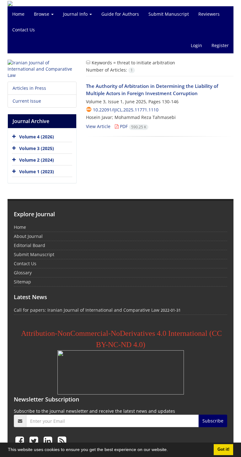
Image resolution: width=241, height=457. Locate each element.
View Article (98, 126)
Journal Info (76, 14)
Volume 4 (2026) (36, 137)
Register (220, 45)
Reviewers (209, 14)
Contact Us (23, 30)
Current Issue (27, 101)
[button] (170, 450)
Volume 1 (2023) (36, 172)
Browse (42, 14)
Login (196, 45)
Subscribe (212, 421)
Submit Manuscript (168, 14)
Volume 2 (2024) (36, 160)
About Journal (28, 236)
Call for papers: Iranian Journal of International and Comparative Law (86, 310)
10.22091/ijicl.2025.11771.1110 (125, 110)
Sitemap (22, 282)
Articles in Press (29, 88)
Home (18, 14)
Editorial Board (29, 245)
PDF (132, 126)
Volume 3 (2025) (36, 148)
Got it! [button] (223, 449)
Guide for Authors (120, 14)
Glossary (23, 273)
